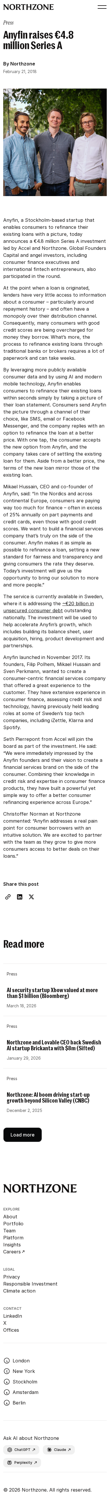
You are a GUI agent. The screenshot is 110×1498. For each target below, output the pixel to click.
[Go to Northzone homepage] (28, 7)
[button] (101, 7)
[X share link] (31, 897)
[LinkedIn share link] (19, 897)
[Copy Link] (8, 897)
